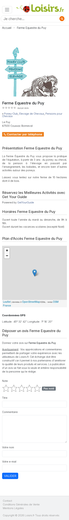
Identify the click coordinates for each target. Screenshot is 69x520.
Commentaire (10, 411)
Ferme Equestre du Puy (31, 28)
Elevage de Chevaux (31, 113)
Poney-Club (11, 113)
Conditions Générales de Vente (21, 504)
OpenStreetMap (31, 301)
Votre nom (8, 447)
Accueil (6, 28)
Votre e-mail (9, 461)
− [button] (7, 255)
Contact (7, 500)
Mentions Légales (13, 508)
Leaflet (7, 301)
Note (5, 380)
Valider (10, 476)
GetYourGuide (25, 202)
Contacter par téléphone (24, 134)
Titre (4, 397)
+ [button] (7, 250)
